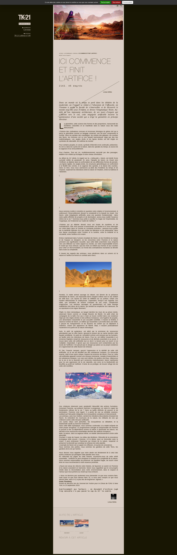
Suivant (81, 532)
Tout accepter (105, 2)
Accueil (61, 53)
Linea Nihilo (107, 92)
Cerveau (27, 29)
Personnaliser (127, 2)
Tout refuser (116, 2)
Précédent (67, 532)
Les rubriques (68, 53)
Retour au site (25, 24)
